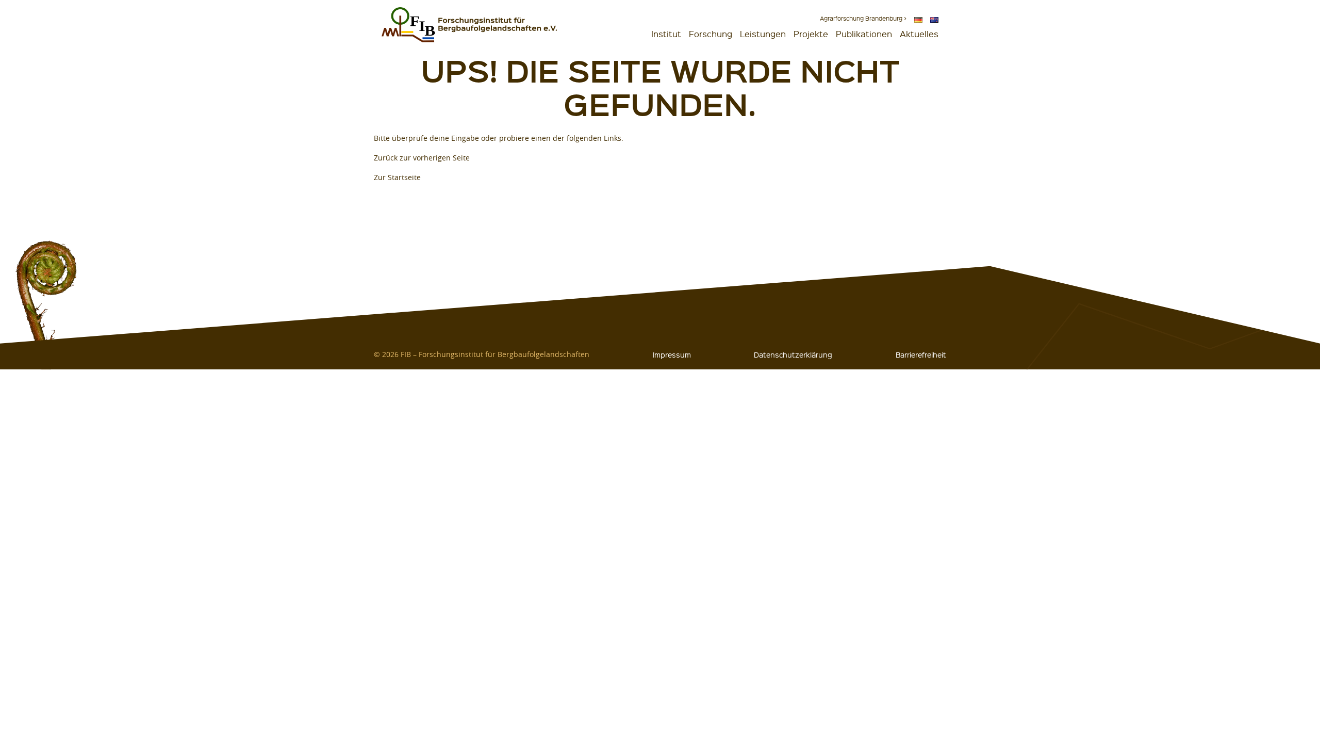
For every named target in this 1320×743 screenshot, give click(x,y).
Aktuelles (919, 33)
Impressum (672, 354)
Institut (666, 33)
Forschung (710, 33)
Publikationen (864, 33)
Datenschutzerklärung (793, 354)
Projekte (811, 33)
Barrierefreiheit (921, 354)
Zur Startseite (397, 177)
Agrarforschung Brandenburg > (863, 18)
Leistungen (763, 33)
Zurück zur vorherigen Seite (422, 158)
